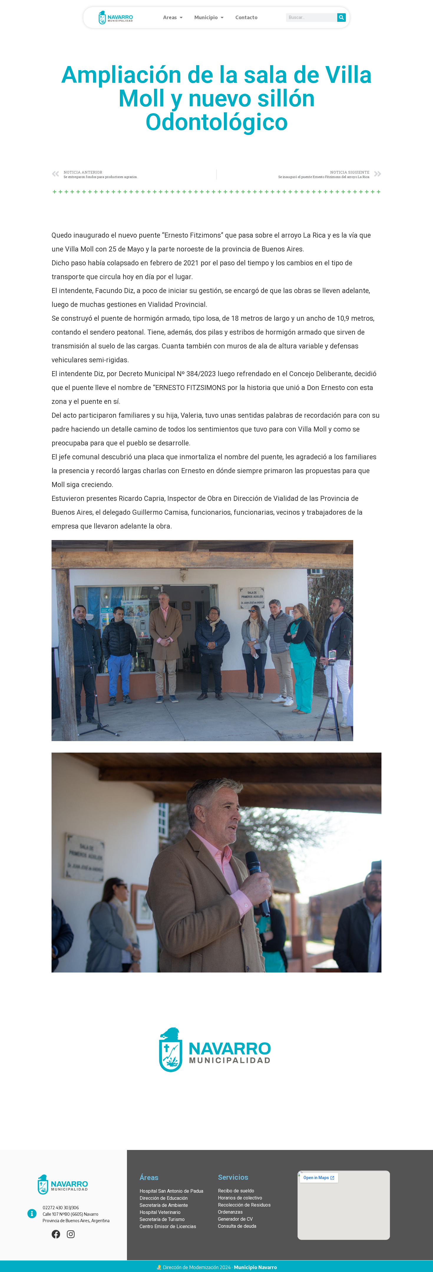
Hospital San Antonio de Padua (171, 1191)
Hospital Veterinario (160, 1212)
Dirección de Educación (164, 1198)
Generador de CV (235, 1219)
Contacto (246, 17)
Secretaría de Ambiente (164, 1205)
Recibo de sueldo (236, 1191)
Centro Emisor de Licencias (168, 1226)
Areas (170, 17)
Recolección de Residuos (244, 1205)
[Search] (341, 17)
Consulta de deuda (237, 1226)
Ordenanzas (230, 1212)
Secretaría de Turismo (162, 1219)
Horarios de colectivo (240, 1198)
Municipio (206, 17)
